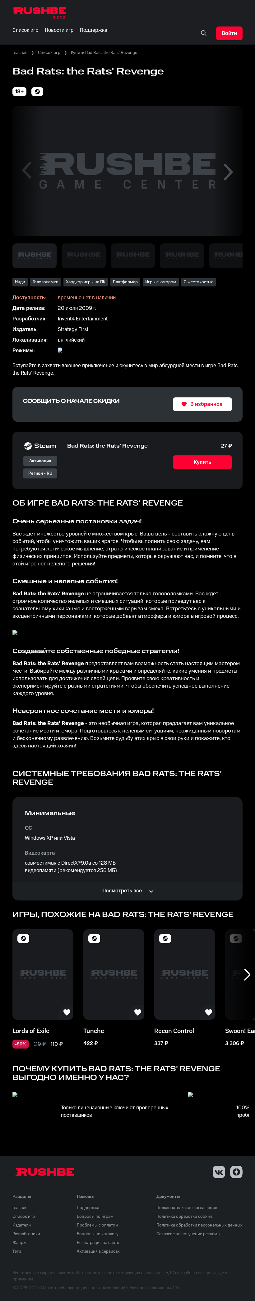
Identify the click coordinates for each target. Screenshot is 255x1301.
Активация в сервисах (98, 1251)
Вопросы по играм (95, 1216)
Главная (19, 53)
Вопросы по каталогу (97, 1234)
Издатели (21, 1225)
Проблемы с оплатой (97, 1225)
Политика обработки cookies (184, 1216)
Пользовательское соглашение (186, 1208)
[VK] (219, 1172)
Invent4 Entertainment (83, 319)
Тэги (16, 1251)
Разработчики (26, 1234)
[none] (203, 33)
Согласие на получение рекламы (188, 1234)
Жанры (19, 1243)
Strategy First (73, 329)
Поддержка (88, 1208)
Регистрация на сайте (98, 1243)
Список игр (49, 53)
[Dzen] (236, 1172)
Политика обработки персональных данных (199, 1225)
